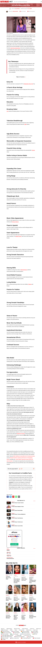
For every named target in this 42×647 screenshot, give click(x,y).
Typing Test (9, 555)
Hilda (25, 124)
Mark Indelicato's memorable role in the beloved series (24, 456)
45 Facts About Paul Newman (17, 518)
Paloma (29, 284)
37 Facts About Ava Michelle (8, 616)
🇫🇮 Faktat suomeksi (4, 634)
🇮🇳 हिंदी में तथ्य (35, 634)
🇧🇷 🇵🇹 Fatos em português (6, 632)
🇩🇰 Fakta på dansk (16, 632)
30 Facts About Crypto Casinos (18, 502)
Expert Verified (23, 11)
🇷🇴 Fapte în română (4, 638)
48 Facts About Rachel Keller (17, 510)
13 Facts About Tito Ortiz (8, 578)
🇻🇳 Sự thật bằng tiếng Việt (26, 638)
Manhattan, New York (28, 83)
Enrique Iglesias (15, 221)
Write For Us (38, 628)
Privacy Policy (21, 630)
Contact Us (32, 628)
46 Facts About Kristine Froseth (32, 616)
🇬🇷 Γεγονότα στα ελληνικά (25, 634)
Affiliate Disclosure (4, 630)
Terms (16, 630)
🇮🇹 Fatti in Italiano (34, 631)
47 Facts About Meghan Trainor (18, 506)
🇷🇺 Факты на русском (14, 638)
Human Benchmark (10, 558)
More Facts (35, 630)
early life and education (15, 48)
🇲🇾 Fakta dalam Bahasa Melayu (6, 636)
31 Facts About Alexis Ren (24, 599)
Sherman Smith (15, 11)
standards (11, 482)
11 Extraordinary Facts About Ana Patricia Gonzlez (17, 580)
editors (10, 483)
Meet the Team (17, 628)
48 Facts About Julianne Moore (16, 617)
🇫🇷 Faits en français (15, 631)
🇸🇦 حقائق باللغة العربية (14, 634)
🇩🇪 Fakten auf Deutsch (5, 631)
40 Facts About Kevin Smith (8, 599)
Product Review (25, 628)
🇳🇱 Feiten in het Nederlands (19, 636)
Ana (7, 111)
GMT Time (9, 553)
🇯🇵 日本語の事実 (18, 635)
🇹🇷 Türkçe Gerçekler (36, 638)
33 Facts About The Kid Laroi (17, 521)
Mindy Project (18, 236)
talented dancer (24, 269)
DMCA (11, 630)
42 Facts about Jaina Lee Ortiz (24, 579)
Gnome (33, 150)
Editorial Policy (9, 628)
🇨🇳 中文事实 (3, 639)
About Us (2, 628)
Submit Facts (28, 630)
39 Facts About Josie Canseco (16, 599)
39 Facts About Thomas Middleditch (18, 514)
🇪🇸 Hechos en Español (25, 631)
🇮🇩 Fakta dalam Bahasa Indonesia (7, 635)
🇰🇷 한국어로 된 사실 (27, 635)
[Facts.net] (6, 1)
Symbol (8, 550)
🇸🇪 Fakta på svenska (25, 632)
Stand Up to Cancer (21, 433)
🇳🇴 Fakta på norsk (35, 632)
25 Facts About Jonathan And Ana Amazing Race (32, 580)
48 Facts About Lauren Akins (17, 525)
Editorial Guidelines (32, 11)
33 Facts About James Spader (32, 599)
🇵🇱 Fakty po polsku (30, 636)
